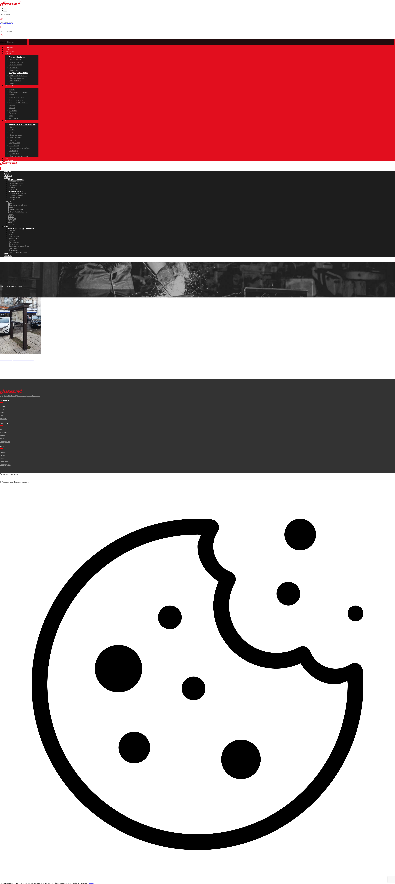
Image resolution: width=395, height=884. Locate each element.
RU (1, 261)
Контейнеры (4, 432)
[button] (6, 396)
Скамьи (3, 452)
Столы (2, 455)
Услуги (2, 413)
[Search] (28, 42)
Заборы (3, 436)
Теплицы (3, 439)
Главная (3, 406)
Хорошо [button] (91, 883)
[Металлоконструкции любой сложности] (10, 6)
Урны (2, 459)
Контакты (3, 419)
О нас (2, 409)
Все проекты (5, 442)
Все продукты (5, 465)
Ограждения (4, 462)
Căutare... (3, 42)
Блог (1, 416)
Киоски (3, 429)
